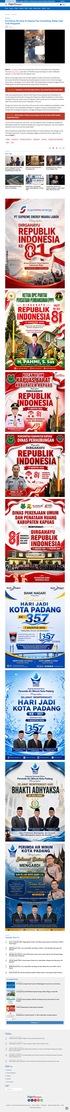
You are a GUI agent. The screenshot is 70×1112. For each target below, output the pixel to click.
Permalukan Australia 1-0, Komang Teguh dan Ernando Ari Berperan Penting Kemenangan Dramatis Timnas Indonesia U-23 (35, 1055)
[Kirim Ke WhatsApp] (63, 148)
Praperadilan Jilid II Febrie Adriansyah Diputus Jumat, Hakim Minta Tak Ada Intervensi (55, 188)
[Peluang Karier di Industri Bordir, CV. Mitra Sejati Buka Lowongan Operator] (10, 1016)
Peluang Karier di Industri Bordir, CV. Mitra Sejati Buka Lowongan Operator (36, 1015)
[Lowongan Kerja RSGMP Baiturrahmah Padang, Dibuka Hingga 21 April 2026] (10, 993)
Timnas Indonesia (11, 1073)
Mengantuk (37, 139)
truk (11, 74)
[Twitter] (32, 1100)
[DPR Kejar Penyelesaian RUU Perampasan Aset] (35, 160)
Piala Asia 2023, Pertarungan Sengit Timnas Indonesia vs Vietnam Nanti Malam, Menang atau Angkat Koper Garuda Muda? (35, 1049)
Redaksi (8, 1105)
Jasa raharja (9, 1081)
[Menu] (6, 4)
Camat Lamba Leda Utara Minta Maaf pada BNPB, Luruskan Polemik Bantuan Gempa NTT (42, 1)
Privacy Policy (36, 1105)
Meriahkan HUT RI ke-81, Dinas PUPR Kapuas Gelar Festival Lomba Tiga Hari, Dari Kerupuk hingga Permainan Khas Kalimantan (36, 955)
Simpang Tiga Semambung (56, 139)
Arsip (62, 1105)
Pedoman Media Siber (54, 1105)
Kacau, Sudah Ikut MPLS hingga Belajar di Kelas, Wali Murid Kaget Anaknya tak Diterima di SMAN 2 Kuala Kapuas (36, 942)
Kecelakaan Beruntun (25, 139)
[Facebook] (29, 1100)
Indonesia (8, 1070)
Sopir (7, 142)
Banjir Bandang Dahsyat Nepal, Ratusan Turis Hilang (13, 187)
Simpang (44, 139)
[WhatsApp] (41, 1100)
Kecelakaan (15, 69)
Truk (12, 142)
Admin (10, 26)
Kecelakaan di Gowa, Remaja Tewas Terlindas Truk (54, 168)
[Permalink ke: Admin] (6, 27)
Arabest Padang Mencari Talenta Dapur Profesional (29, 1007)
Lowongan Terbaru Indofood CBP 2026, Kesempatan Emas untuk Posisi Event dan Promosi (37, 1000)
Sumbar (8, 1078)
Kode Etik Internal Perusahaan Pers (21, 1105)
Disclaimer (44, 1105)
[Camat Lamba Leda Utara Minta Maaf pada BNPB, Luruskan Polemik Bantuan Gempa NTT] (14, 160)
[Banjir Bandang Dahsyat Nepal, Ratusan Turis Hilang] (14, 180)
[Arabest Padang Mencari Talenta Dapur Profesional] (10, 1008)
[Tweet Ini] (53, 148)
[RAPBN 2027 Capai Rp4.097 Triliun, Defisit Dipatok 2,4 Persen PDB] (35, 180)
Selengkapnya (34, 1022)
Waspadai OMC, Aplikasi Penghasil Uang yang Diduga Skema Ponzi (27, 1038)
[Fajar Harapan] (15, 4)
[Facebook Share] (50, 148)
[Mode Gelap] (61, 4)
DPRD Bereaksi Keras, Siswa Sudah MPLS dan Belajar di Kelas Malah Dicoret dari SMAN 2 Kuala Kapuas (35, 967)
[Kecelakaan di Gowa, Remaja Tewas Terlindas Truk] (55, 160)
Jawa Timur (15, 72)
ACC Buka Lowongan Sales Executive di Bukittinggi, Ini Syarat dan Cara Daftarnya (38, 983)
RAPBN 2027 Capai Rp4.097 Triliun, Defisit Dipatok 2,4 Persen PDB (35, 188)
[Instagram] (38, 1100)
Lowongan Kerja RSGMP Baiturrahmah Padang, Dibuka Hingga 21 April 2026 (37, 991)
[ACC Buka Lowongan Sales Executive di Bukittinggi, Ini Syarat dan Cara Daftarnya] (10, 985)
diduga (8, 139)
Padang (8, 1075)
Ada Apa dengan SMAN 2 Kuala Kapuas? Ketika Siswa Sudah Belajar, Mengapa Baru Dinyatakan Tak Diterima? (36, 961)
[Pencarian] (64, 4)
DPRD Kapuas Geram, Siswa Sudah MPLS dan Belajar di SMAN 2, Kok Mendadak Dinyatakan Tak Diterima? (35, 949)
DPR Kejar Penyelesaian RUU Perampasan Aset (33, 168)
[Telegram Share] (60, 148)
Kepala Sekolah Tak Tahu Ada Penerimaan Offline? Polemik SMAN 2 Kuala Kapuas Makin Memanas (35, 972)
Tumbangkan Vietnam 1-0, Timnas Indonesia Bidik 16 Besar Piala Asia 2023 (28, 1043)
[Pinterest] (35, 1100)
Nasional (7, 18)
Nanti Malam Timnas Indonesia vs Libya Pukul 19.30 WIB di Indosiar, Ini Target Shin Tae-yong (34, 1061)
